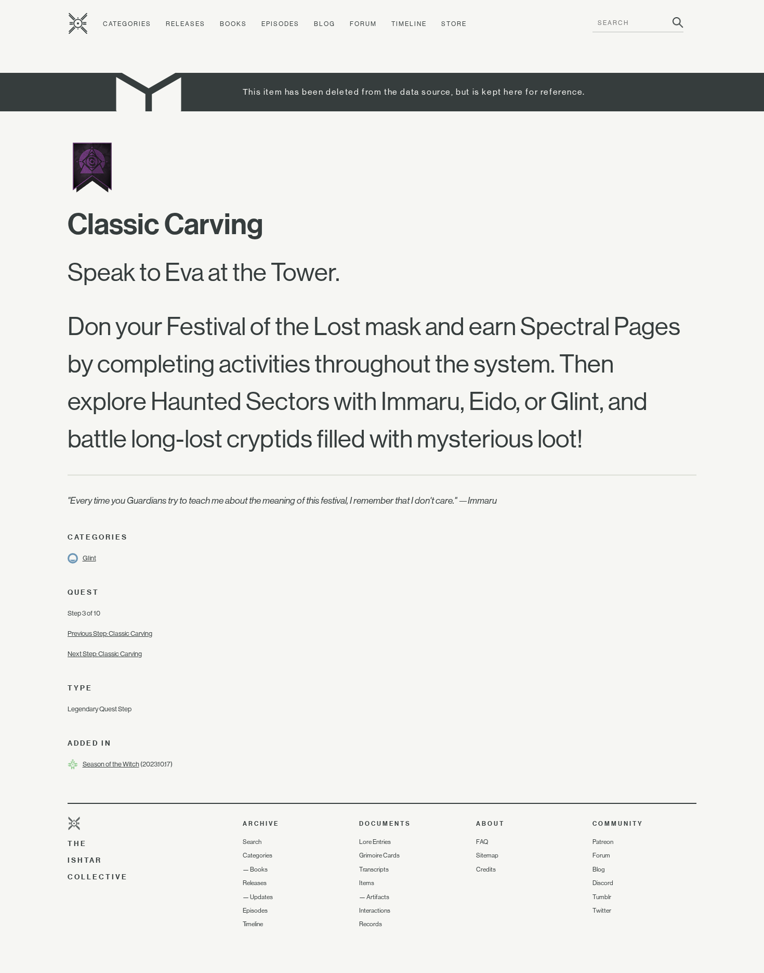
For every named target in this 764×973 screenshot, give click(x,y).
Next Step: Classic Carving (105, 654)
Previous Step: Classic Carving (110, 633)
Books (233, 24)
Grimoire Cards (379, 855)
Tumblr (601, 897)
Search (252, 842)
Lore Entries (375, 842)
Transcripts (374, 869)
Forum (363, 24)
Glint (89, 558)
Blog (324, 24)
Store (454, 24)
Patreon (602, 842)
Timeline (409, 24)
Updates (261, 897)
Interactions (374, 910)
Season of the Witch (111, 764)
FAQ (482, 842)
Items (366, 883)
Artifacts (377, 897)
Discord (602, 883)
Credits (486, 869)
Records (370, 924)
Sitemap (487, 855)
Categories (127, 24)
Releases (185, 24)
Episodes (280, 24)
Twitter (601, 910)
